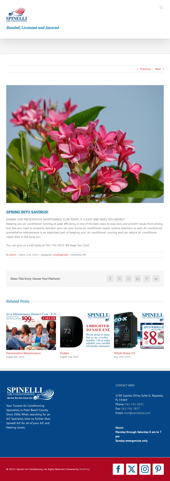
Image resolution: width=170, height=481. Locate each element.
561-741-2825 (134, 404)
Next (158, 69)
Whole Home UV (41, 353)
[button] (9, 335)
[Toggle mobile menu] (161, 7)
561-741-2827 (130, 408)
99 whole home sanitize (154, 353)
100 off (89, 353)
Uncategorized (60, 254)
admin (13, 254)
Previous (145, 69)
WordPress (84, 469)
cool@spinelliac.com (137, 413)
